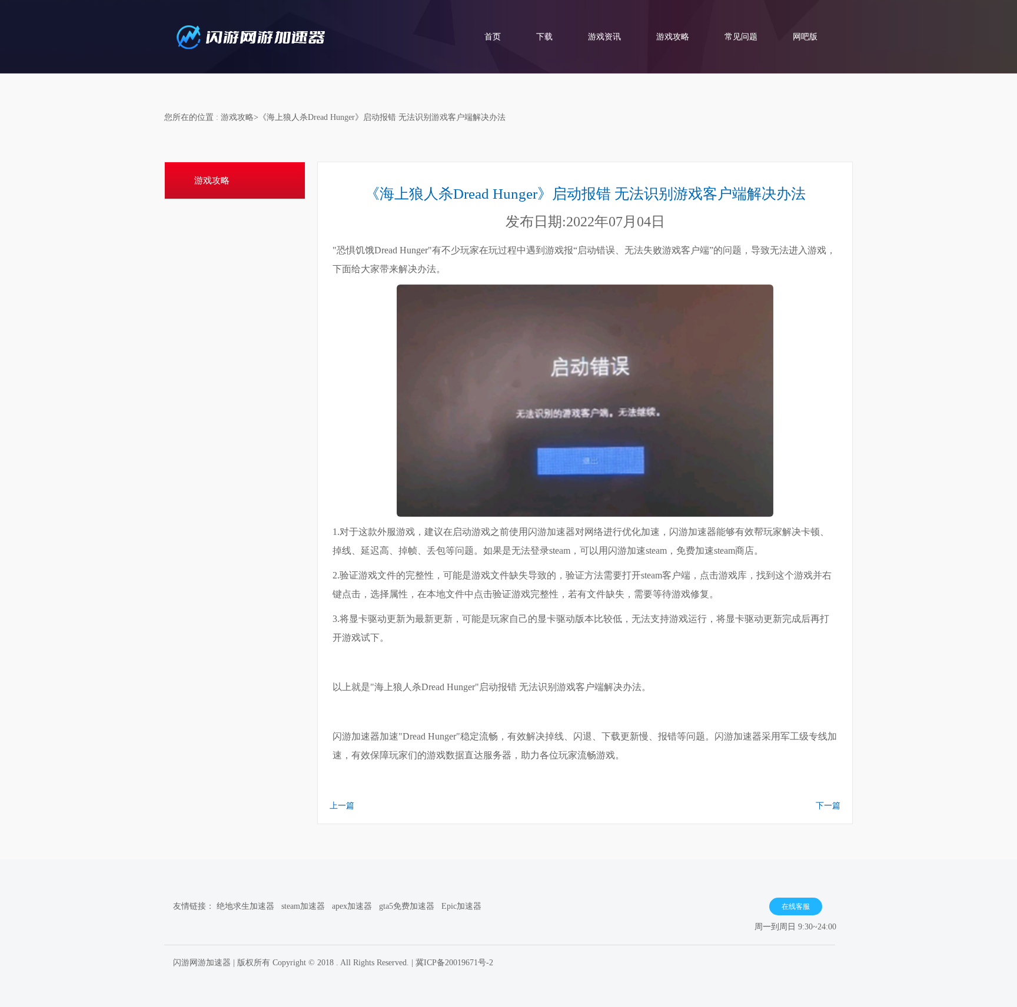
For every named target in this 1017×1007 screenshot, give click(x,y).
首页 (492, 36)
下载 (544, 36)
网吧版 (805, 36)
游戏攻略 (672, 36)
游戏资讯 (604, 36)
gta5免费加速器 (406, 906)
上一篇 (342, 805)
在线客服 (796, 906)
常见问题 (740, 36)
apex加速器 (352, 906)
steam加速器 (303, 906)
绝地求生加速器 (245, 906)
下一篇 (828, 805)
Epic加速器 (461, 906)
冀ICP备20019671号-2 (454, 962)
